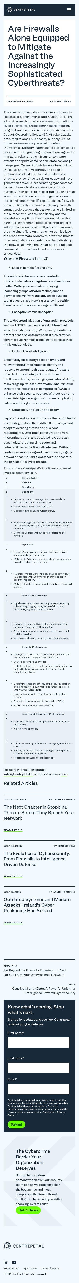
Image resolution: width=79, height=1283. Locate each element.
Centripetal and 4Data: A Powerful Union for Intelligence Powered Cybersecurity (43, 989)
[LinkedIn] (7, 1262)
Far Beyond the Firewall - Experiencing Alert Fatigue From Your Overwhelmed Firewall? (35, 971)
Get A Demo (28, 1210)
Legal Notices (30, 1268)
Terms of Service (50, 1268)
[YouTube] (16, 1262)
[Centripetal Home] (39, 1246)
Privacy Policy (11, 1268)
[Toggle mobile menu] (69, 9)
